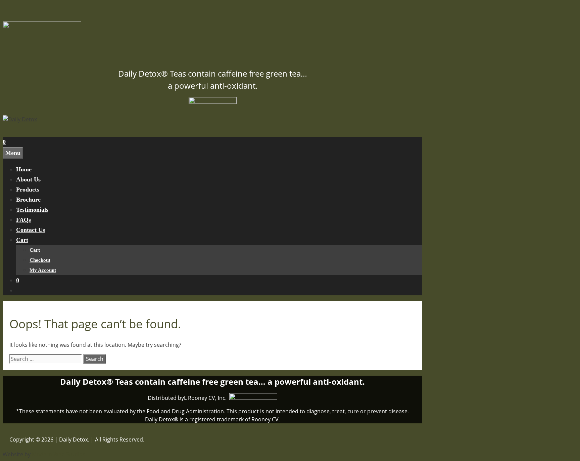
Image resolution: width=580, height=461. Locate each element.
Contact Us (30, 229)
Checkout (40, 260)
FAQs (23, 219)
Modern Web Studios (58, 454)
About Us (28, 179)
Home (24, 169)
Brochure (28, 199)
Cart (22, 240)
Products (27, 189)
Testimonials (32, 209)
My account (43, 270)
